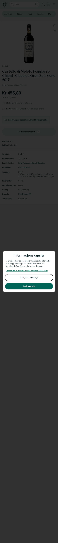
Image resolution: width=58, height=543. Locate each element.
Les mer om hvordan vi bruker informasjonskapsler (27, 271)
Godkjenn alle (29, 286)
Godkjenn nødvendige (29, 277)
